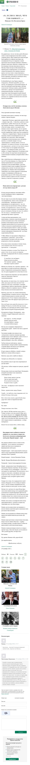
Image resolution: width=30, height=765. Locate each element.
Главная (2, 5)
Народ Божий (12, 5)
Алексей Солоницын (6, 24)
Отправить (20, 732)
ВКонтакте (8, 698)
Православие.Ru (5, 694)
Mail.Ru (13, 698)
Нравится (3, 10)
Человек (7, 5)
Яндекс (11, 698)
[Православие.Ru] (12, 2)
